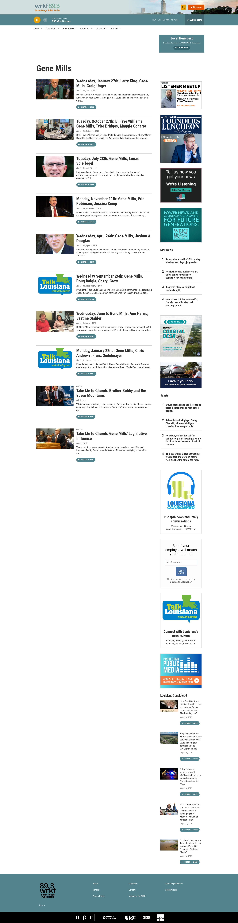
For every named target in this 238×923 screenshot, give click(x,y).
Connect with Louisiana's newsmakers (180, 633)
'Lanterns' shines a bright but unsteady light (180, 288)
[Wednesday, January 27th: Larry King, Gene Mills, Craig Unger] (55, 89)
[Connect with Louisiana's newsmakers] (181, 609)
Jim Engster (80, 91)
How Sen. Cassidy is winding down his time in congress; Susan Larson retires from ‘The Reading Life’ (190, 707)
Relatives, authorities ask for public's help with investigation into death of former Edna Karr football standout (184, 440)
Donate (197, 7)
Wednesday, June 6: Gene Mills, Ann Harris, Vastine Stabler (112, 316)
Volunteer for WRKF (137, 896)
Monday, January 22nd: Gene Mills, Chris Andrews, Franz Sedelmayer (110, 353)
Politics (79, 386)
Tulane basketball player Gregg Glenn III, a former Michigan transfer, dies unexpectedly (181, 423)
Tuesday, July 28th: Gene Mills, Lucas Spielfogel (107, 161)
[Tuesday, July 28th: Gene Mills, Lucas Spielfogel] (55, 166)
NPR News (166, 250)
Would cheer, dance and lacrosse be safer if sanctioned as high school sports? (183, 407)
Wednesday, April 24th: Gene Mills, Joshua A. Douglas (114, 238)
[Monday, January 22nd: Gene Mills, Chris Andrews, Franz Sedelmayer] (55, 358)
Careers (132, 890)
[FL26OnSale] (181, 139)
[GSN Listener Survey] (181, 185)
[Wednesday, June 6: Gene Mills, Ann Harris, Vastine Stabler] (55, 321)
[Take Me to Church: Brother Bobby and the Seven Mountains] (55, 396)
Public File (133, 884)
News (37, 29)
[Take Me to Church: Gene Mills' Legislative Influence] (55, 438)
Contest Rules (171, 890)
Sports (164, 395)
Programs (68, 29)
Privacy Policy (98, 896)
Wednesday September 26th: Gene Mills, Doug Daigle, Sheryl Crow (109, 278)
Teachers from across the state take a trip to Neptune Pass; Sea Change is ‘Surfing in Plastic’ (190, 846)
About (114, 29)
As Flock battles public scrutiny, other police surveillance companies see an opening (182, 274)
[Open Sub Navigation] (41, 29)
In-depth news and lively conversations (181, 519)
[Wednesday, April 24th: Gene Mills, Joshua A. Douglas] (55, 244)
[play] (37, 20)
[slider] (49, 19)
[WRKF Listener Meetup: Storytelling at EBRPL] (181, 95)
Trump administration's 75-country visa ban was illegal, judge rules (183, 261)
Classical (51, 29)
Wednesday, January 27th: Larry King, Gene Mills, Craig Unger (112, 83)
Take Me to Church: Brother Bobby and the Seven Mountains (111, 393)
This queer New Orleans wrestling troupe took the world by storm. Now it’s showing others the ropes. (183, 456)
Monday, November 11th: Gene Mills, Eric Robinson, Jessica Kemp (110, 201)
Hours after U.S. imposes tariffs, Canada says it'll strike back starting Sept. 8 (182, 302)
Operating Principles (174, 884)
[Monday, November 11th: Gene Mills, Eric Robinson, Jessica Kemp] (55, 206)
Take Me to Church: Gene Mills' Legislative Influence (111, 436)
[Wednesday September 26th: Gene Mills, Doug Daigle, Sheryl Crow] (55, 284)
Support (85, 29)
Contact (100, 29)
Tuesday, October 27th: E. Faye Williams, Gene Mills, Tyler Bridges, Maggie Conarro (111, 123)
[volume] (45, 20)
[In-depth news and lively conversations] (181, 490)
